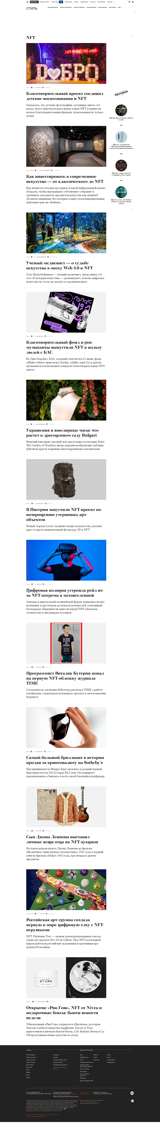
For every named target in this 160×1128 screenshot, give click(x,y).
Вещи (27, 1075)
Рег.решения (83, 1071)
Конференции (111, 1062)
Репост (28, 1077)
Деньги (109, 1055)
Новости (95, 1055)
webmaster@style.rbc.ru (88, 1102)
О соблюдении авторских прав (84, 1092)
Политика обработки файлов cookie (36, 1116)
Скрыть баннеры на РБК (60, 1060)
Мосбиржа (74, 1093)
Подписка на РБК (44, 1)
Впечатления (102, 7)
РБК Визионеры (53, 7)
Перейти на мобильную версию (59, 1068)
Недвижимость (84, 1)
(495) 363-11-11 (95, 1103)
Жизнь (28, 1070)
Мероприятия (68, 1)
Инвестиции (55, 1)
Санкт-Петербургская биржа (61, 1095)
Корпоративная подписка (60, 1065)
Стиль (31, 7)
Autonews (93, 1)
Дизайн (28, 1072)
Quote (108, 1057)
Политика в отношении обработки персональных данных (42, 1114)
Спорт (82, 1060)
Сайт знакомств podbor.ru (84, 1074)
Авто (81, 1055)
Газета (95, 1057)
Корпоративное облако (86, 1062)
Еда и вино (112, 7)
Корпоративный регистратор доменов (86, 1065)
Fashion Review (91, 7)
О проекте (56, 1055)
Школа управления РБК (86, 1080)
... (115, 1)
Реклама (55, 1057)
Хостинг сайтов (84, 1069)
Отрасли (76, 1)
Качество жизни (79, 7)
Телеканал (110, 1)
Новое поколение (66, 7)
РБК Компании (101, 1)
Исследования (111, 1060)
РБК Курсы (83, 1078)
